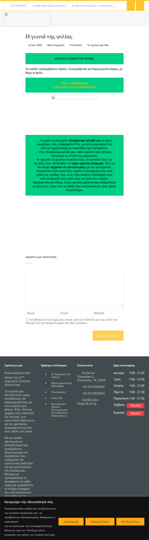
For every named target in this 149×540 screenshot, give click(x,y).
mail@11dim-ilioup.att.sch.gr (49, 5)
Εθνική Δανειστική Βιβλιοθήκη (61, 384)
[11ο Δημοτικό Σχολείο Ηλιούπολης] (28, 25)
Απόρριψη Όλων (99, 521)
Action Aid (57, 398)
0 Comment (76, 45)
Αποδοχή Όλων (130, 521)
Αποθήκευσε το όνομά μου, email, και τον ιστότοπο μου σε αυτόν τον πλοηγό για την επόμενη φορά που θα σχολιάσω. (71, 321)
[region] (74, 518)
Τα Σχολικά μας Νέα (98, 45)
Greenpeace (58, 392)
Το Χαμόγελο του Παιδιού (61, 376)
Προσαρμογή (71, 521)
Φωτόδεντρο (59, 410)
